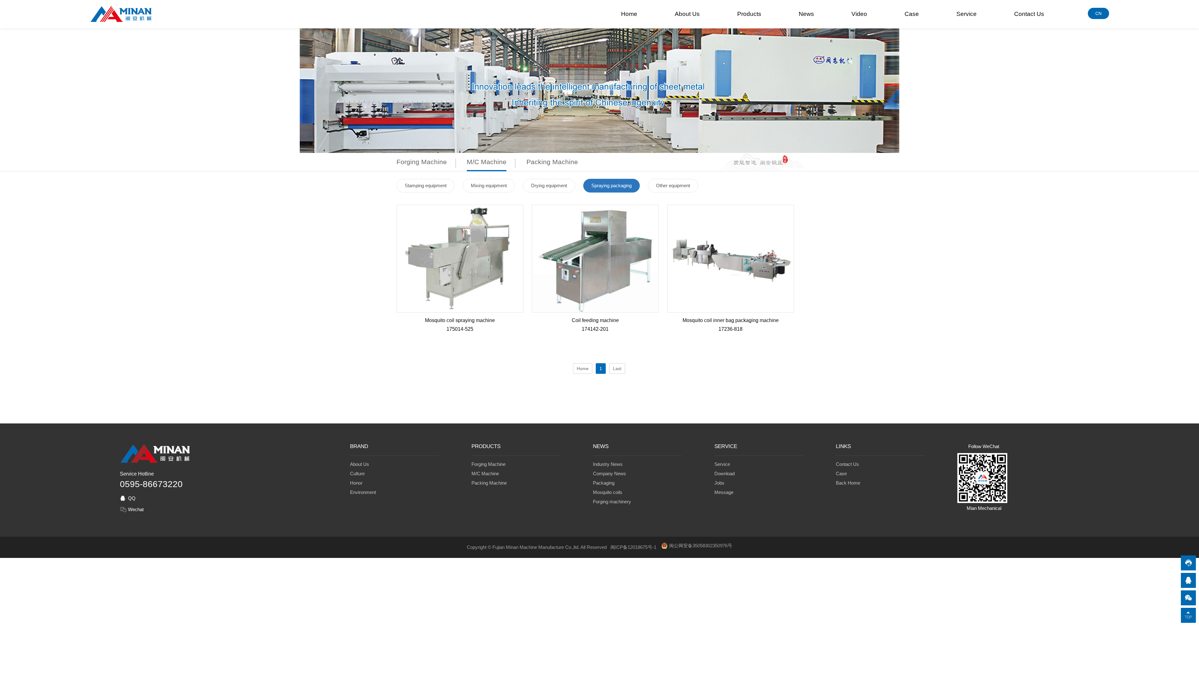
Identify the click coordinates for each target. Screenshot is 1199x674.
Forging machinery (612, 501)
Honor (356, 483)
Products (749, 14)
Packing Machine (552, 161)
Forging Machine (422, 161)
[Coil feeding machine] (595, 310)
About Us (687, 14)
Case (912, 14)
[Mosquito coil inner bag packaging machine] (730, 310)
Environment (363, 492)
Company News (609, 473)
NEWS (601, 446)
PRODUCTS (486, 446)
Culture (357, 473)
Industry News (608, 464)
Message (723, 492)
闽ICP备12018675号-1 (633, 547)
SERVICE (725, 446)
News (806, 14)
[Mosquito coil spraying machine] (459, 310)
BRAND (359, 446)
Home (629, 14)
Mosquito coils (607, 492)
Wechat (136, 509)
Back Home (848, 483)
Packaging (603, 483)
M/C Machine (486, 161)
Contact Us (1029, 14)
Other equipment (673, 185)
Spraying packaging (611, 185)
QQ (132, 498)
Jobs (719, 483)
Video (859, 14)
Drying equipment (549, 185)
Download (724, 473)
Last (617, 368)
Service (966, 14)
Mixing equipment (489, 185)
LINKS (843, 446)
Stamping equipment (426, 185)
